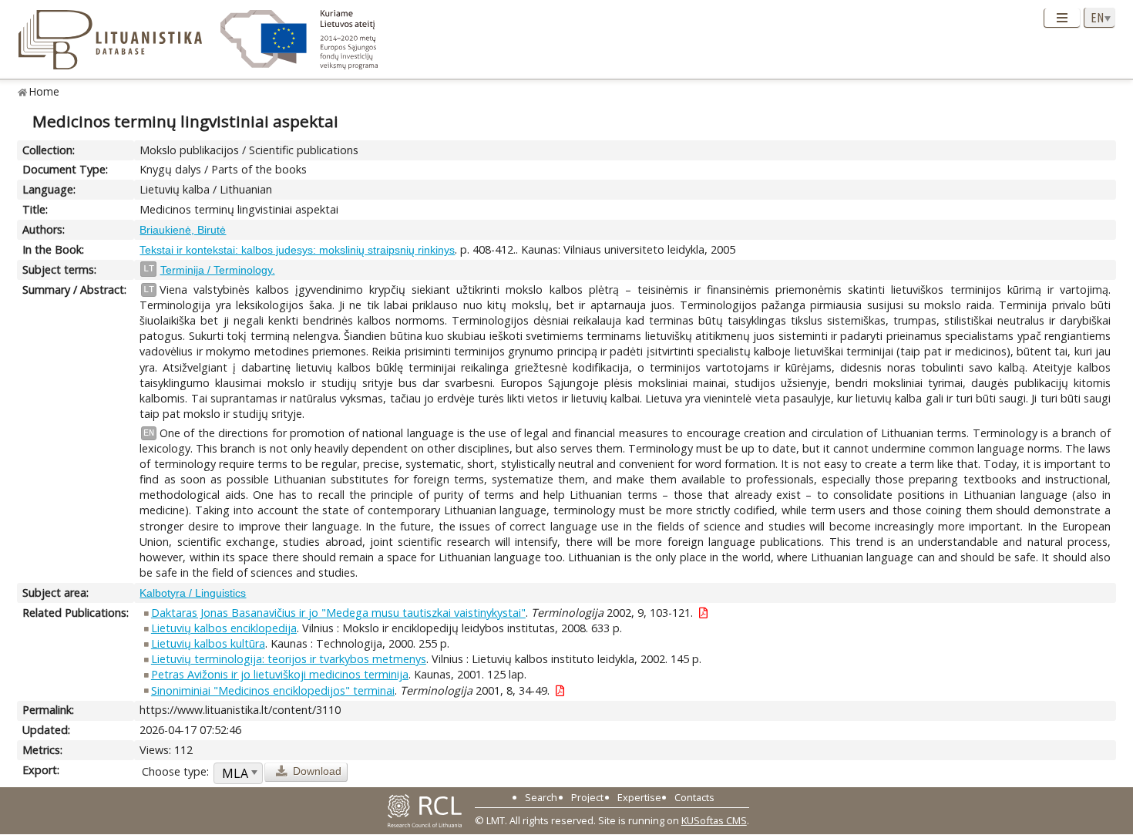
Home (44, 91)
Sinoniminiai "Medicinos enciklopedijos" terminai (273, 690)
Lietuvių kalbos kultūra (208, 643)
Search (541, 797)
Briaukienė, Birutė (183, 230)
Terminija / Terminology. (217, 270)
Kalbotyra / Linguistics (193, 593)
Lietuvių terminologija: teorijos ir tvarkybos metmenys (288, 659)
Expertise (639, 797)
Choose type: (175, 771)
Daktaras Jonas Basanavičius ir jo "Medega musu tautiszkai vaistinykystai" (338, 612)
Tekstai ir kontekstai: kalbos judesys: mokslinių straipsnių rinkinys (297, 250)
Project (587, 797)
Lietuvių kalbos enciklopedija (224, 628)
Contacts (694, 797)
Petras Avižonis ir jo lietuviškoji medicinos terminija (279, 674)
